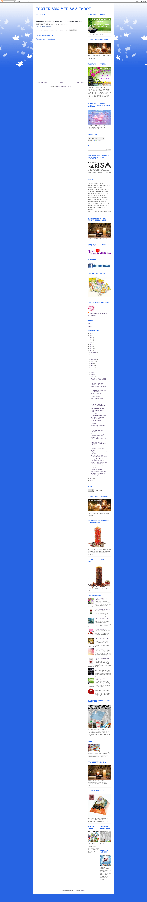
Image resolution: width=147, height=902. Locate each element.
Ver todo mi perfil (92, 315)
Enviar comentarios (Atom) (64, 86)
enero (92, 376)
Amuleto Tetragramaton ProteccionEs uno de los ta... (98, 414)
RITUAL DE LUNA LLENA (101, 669)
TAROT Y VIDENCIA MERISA (102, 618)
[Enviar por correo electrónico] (69, 30)
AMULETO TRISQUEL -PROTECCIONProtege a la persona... (98, 405)
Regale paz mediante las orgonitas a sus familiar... (97, 384)
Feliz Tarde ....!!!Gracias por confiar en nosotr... (98, 418)
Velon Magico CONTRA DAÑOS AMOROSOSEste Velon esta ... (98, 380)
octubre (93, 357)
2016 (91, 350)
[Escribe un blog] (71, 30)
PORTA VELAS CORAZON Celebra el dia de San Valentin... (97, 430)
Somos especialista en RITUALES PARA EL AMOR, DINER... (98, 443)
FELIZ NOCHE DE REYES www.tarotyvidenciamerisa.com (99, 456)
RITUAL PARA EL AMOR (101, 629)
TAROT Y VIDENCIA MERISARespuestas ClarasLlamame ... (96, 395)
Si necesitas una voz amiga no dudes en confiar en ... (98, 434)
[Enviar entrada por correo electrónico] (66, 30)
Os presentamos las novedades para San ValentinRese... (98, 426)
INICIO (89, 323)
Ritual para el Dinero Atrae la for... (99, 402)
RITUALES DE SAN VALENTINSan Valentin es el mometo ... (98, 422)
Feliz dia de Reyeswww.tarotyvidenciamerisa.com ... (99, 452)
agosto (93, 361)
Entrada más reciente (42, 82)
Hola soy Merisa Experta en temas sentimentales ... (98, 459)
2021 (91, 340)
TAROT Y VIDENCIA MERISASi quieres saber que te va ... (99, 463)
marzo (93, 372)
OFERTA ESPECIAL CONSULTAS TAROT (100, 679)
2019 (91, 344)
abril (92, 370)
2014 (91, 480)
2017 (91, 348)
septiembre (94, 359)
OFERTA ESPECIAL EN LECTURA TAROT (101, 599)
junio (92, 365)
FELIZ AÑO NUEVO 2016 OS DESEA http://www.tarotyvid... (99, 474)
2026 (91, 333)
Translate (99, 140)
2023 (91, 335)
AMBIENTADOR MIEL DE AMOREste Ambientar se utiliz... (97, 410)
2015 (91, 478)
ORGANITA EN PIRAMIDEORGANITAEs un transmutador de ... (98, 439)
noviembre (94, 354)
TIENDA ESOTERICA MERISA (102, 609)
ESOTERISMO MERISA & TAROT (63, 9)
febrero (93, 374)
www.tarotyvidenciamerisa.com (44, 26)
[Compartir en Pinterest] (76, 30)
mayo (92, 367)
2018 (91, 346)
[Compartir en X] (73, 30)
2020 (91, 342)
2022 (91, 337)
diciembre (93, 352)
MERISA (90, 326)
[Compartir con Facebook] (74, 30)
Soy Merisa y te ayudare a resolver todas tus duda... (98, 447)
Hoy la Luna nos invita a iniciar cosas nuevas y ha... (98, 391)
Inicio (61, 82)
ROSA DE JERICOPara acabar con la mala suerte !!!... (98, 387)
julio (92, 363)
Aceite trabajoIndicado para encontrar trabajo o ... (97, 399)
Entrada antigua (80, 82)
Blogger (82, 890)
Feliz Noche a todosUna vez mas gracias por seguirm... (99, 468)
